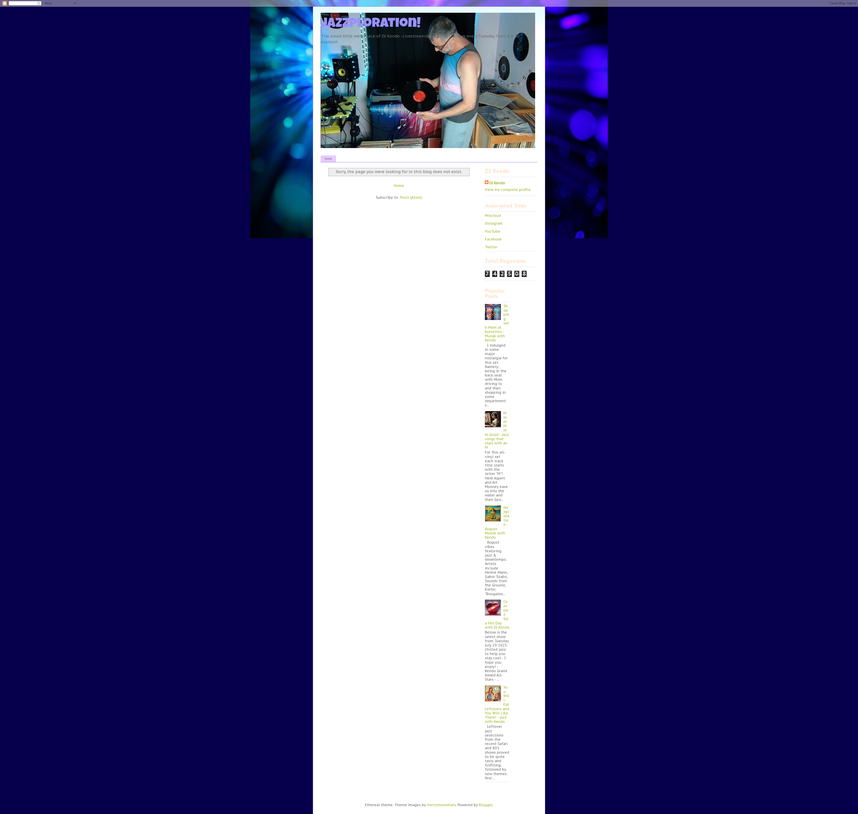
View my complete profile (508, 189)
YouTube (492, 231)
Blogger (485, 805)
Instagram (494, 223)
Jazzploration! (371, 24)
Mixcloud (493, 215)
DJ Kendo (497, 183)
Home (328, 158)
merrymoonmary (441, 805)
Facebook (493, 239)
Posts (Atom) (411, 197)
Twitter (491, 247)
